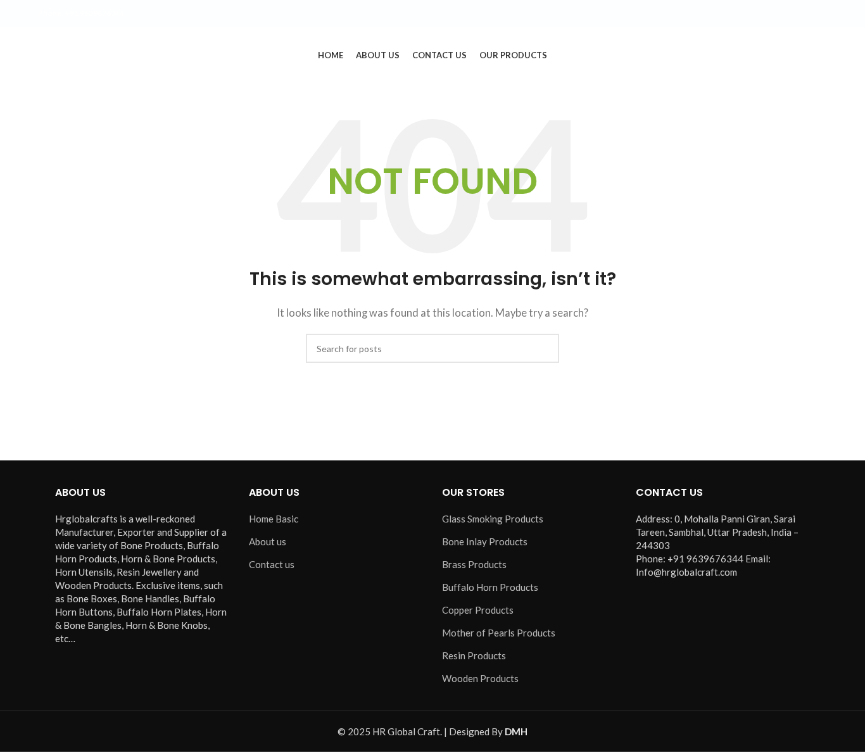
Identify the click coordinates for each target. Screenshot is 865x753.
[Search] (829, 55)
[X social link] (773, 13)
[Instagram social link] (789, 13)
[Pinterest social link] (819, 13)
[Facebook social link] (758, 13)
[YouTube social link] (804, 13)
